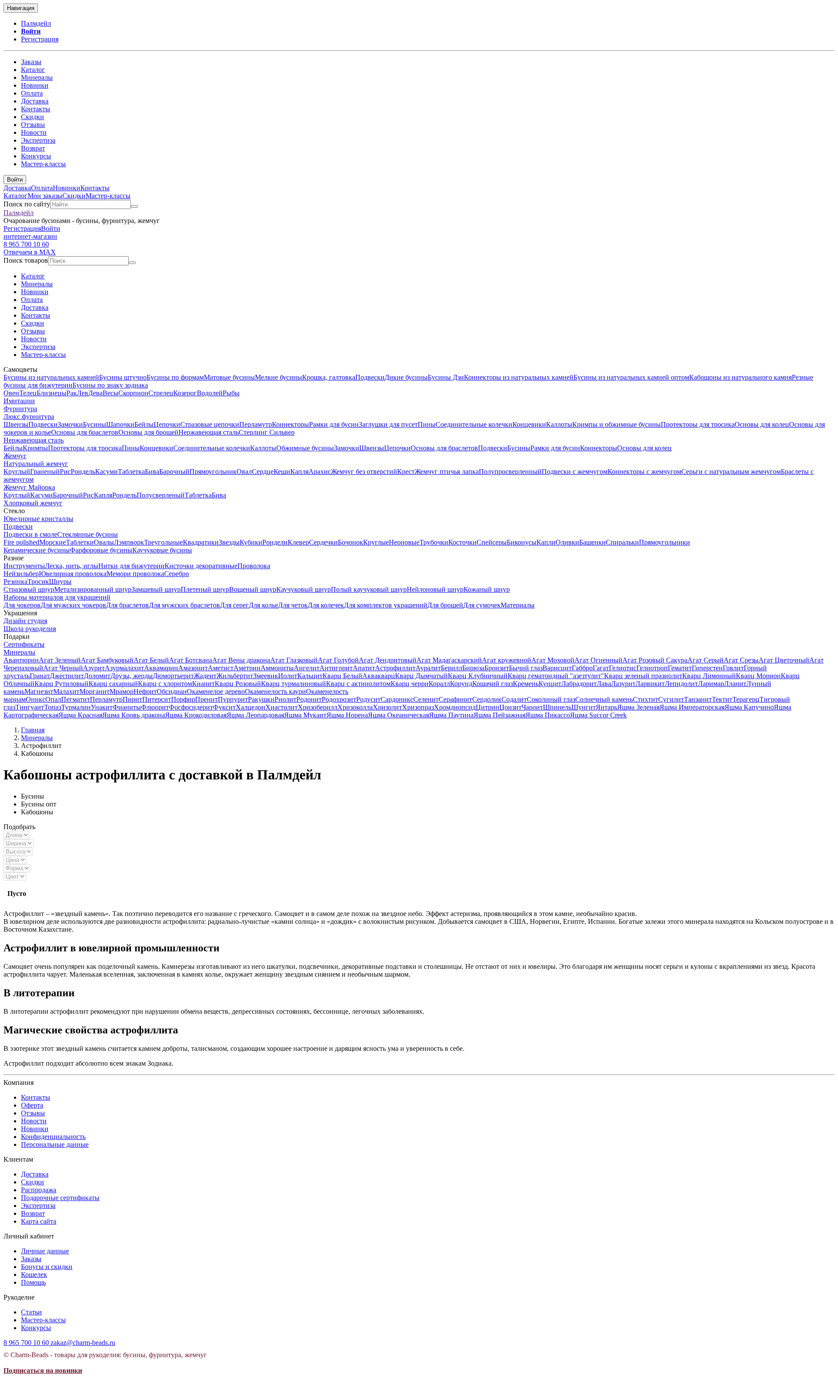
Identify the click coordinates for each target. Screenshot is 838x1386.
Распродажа (38, 1190)
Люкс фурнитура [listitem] (28, 416)
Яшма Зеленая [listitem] (638, 707)
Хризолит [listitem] (387, 707)
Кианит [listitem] (203, 683)
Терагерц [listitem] (745, 699)
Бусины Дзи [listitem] (446, 377)
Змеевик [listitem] (265, 675)
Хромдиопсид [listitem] (455, 707)
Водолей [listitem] (210, 393)
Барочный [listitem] (174, 471)
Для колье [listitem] (263, 605)
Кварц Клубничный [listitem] (478, 675)
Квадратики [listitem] (201, 542)
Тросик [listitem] (38, 581)
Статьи (31, 1312)
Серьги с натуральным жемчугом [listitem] (731, 471)
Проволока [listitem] (253, 565)
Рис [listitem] (65, 471)
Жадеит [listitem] (205, 675)
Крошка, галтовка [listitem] (328, 377)
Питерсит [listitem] (156, 699)
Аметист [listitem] (221, 668)
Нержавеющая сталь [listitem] (209, 432)
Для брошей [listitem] (445, 605)
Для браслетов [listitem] (127, 605)
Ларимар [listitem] (711, 683)
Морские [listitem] (52, 542)
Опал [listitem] (53, 699)
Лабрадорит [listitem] (579, 683)
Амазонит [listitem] (193, 668)
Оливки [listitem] (567, 542)
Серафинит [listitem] (455, 699)
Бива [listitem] (152, 471)
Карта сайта (38, 1221)
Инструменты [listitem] (24, 565)
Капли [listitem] (546, 542)
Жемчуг (15, 456)
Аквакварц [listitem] (378, 675)
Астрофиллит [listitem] (395, 668)
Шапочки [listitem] (120, 424)
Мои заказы (44, 195)
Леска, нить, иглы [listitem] (71, 565)
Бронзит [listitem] (496, 668)
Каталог (33, 69)
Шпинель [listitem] (557, 707)
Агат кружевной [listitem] (506, 660)
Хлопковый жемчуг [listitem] (32, 503)
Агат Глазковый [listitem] (294, 660)
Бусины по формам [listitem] (175, 377)
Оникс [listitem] (35, 699)
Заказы (31, 61)
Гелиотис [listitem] (622, 668)
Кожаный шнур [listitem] (487, 589)
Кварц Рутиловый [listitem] (61, 683)
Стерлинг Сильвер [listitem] (267, 432)
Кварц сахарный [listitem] (113, 683)
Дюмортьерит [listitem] (173, 675)
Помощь (33, 1282)
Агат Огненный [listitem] (598, 660)
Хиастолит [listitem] (281, 707)
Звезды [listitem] (229, 542)
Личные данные (45, 1251)
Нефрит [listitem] (145, 691)
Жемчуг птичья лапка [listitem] (447, 471)
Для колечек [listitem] (326, 605)
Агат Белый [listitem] (151, 660)
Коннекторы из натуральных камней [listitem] (519, 377)
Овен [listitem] (11, 393)
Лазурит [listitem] (623, 683)
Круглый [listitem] (16, 471)
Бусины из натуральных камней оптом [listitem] (631, 377)
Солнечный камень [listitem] (604, 699)
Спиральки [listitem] (622, 542)
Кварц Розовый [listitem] (238, 683)
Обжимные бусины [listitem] (305, 448)
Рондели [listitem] (275, 542)
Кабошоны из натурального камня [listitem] (740, 377)
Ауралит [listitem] (428, 668)
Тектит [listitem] (722, 699)
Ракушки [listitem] (261, 699)
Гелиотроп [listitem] (652, 668)
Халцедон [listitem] (250, 707)
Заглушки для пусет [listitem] (388, 424)
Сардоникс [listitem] (397, 699)
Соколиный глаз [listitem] (551, 699)
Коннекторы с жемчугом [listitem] (644, 471)
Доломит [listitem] (97, 675)
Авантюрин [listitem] (21, 660)
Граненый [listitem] (45, 471)
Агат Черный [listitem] (63, 668)
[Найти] (134, 206)
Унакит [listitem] (102, 707)
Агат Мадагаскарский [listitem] (449, 660)
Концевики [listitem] (529, 424)
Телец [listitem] (28, 393)
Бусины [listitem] (94, 424)
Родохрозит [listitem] (339, 699)
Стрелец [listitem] (160, 393)
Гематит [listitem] (680, 668)
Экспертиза (38, 140)
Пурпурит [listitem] (233, 699)
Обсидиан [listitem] (172, 691)
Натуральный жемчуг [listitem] (35, 463)
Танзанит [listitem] (698, 699)
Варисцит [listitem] (557, 668)
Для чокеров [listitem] (22, 605)
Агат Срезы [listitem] (741, 660)
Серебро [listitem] (176, 573)
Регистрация (39, 39)
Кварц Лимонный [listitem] (709, 675)
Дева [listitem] (95, 393)
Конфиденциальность (53, 1136)
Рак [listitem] (71, 393)
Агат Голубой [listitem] (338, 660)
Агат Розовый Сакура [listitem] (654, 660)
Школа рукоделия (29, 628)
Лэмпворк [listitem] (129, 542)
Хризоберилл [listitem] (317, 707)
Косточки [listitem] (462, 542)
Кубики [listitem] (251, 542)
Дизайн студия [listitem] (25, 620)
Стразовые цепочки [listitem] (209, 424)
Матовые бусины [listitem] (229, 377)
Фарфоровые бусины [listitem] (101, 550)
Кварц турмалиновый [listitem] (293, 683)
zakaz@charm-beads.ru (83, 1342)
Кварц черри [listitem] (410, 683)
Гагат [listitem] (601, 668)
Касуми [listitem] (106, 471)
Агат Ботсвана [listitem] (190, 660)
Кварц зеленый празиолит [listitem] (643, 675)
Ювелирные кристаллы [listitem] (38, 518)
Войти (31, 31)
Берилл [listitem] (451, 668)
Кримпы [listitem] (35, 448)
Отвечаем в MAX (29, 252)
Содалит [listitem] (514, 699)
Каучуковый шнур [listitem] (303, 589)
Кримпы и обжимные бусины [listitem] (616, 424)
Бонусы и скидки (46, 1266)
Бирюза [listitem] (473, 668)
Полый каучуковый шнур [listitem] (369, 589)
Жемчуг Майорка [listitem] (29, 487)
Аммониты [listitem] (277, 668)
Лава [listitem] (604, 683)
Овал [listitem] (244, 471)
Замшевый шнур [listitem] (156, 589)
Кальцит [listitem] (310, 675)
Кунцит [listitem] (550, 683)
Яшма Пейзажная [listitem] (499, 715)
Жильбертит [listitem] (234, 675)
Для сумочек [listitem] (482, 605)
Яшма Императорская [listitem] (692, 707)
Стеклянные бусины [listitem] (87, 534)
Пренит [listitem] (206, 699)
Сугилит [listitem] (671, 699)
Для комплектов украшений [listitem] (385, 605)
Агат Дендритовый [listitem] (387, 660)
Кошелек (34, 1274)
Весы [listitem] (110, 393)
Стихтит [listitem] (645, 699)
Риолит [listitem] (285, 699)
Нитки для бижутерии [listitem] (131, 565)
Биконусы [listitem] (521, 542)
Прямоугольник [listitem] (213, 471)
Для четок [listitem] (293, 605)
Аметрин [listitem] (247, 668)
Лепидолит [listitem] (681, 683)
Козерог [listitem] (185, 393)
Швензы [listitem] (15, 424)
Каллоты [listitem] (559, 424)
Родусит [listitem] (368, 699)
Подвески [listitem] (370, 377)
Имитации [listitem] (19, 401)
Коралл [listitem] (439, 683)
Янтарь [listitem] (606, 707)
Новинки (34, 85)
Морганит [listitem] (94, 691)
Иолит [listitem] (287, 675)
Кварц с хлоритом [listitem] (165, 683)
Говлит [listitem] (733, 668)
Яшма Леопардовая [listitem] (255, 715)
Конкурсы (36, 156)
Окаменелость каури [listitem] (275, 691)
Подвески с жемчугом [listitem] (575, 471)
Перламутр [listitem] (255, 424)
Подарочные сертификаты (60, 1197)
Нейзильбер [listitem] (21, 573)
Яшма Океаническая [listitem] (398, 715)
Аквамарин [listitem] (161, 668)
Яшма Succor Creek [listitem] (598, 715)
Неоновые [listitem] (404, 542)
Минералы (37, 77)
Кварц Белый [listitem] (342, 675)
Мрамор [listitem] (122, 691)
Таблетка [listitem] (131, 471)
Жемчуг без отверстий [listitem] (364, 471)
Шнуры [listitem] (60, 581)
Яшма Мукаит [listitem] (305, 715)
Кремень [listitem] (526, 683)
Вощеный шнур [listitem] (252, 589)
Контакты (35, 109)
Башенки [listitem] (592, 542)
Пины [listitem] (427, 424)
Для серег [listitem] (234, 605)
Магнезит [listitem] (38, 691)
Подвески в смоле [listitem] (30, 534)
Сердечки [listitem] (323, 542)
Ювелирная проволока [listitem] (72, 573)
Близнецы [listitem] (51, 393)
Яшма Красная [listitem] (80, 715)
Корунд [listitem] (461, 683)
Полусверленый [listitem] (161, 495)
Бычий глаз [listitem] (526, 668)
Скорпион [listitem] (133, 393)
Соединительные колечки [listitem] (474, 424)
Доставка (34, 101)
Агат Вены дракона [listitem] (241, 660)
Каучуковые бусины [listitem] (162, 550)
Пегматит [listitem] (75, 699)
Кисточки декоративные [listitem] (201, 565)
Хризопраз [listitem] (418, 707)
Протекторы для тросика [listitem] (698, 424)
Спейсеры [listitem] (492, 542)
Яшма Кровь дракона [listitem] (133, 715)
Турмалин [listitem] (76, 707)
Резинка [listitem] (15, 581)
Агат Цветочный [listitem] (784, 660)
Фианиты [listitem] (127, 707)
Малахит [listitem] (66, 691)
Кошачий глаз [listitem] (492, 683)
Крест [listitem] (406, 471)
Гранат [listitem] (40, 675)
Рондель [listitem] (83, 471)
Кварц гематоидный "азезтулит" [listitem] (556, 675)
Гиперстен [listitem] (707, 668)
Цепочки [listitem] (167, 424)
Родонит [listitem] (309, 699)
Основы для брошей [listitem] (148, 432)
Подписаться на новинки (42, 1370)
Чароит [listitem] (532, 707)
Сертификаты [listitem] (24, 644)
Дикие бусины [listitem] (406, 377)
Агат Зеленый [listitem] (60, 660)
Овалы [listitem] (104, 542)
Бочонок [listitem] (350, 542)
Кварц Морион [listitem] (758, 675)
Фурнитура (20, 408)
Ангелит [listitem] (306, 668)
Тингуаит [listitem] (29, 707)
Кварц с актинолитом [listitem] (358, 683)
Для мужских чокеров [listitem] (73, 605)
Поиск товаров (25, 260)
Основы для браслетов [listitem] (84, 432)
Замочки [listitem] (70, 424)
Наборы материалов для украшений (56, 597)
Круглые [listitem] (376, 542)
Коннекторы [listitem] (290, 424)
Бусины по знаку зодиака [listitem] (110, 385)
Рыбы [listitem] (231, 393)
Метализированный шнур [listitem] (92, 589)
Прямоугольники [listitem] (664, 542)
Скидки (32, 116)
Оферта (32, 1105)
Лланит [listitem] (735, 683)
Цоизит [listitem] (510, 707)
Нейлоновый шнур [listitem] (435, 589)
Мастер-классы (43, 164)
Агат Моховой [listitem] (552, 660)
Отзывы (33, 124)
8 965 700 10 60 (26, 244)
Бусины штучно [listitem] (123, 377)
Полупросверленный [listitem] (510, 471)
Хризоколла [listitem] (355, 707)
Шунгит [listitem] (583, 707)
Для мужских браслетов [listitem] (184, 605)
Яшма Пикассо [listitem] (547, 715)
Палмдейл (36, 23)
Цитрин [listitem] (487, 707)
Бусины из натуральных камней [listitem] (51, 377)
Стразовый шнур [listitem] (28, 589)
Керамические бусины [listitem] (36, 550)
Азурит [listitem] (94, 668)
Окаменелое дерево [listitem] (216, 691)
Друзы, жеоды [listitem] (131, 675)
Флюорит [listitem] (155, 707)
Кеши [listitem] (282, 471)
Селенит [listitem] (426, 699)
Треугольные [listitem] (163, 542)
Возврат (33, 148)
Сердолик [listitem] (486, 699)
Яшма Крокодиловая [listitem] (196, 715)
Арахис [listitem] (320, 471)
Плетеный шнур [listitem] (205, 589)
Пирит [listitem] (132, 699)
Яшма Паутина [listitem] (451, 715)
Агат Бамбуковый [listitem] (107, 660)
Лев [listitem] (82, 393)
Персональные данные (55, 1144)
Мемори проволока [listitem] (135, 573)
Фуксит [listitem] (224, 707)
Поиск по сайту (26, 204)
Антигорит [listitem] (336, 668)
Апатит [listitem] (364, 668)
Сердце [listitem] (263, 471)
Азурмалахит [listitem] (124, 668)
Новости (34, 132)
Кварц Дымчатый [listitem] (421, 675)
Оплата (32, 93)
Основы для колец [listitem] (762, 424)
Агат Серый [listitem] (705, 660)
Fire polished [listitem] (21, 542)
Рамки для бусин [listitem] (334, 424)
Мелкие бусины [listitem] (278, 377)
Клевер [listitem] (298, 542)
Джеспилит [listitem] (67, 675)
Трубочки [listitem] (433, 542)
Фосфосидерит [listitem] (191, 707)
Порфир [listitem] (183, 699)
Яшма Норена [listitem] (347, 715)
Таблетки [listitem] (80, 542)
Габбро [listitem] (582, 668)
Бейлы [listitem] (144, 424)
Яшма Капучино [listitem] (749, 707)
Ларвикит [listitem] (650, 683)
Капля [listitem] (299, 471)
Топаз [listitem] (52, 707)
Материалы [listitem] (518, 605)
